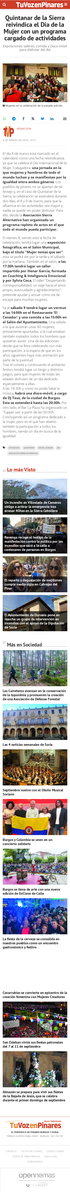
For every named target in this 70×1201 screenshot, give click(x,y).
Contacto (11, 1151)
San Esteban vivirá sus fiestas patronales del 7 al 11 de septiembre (33, 1044)
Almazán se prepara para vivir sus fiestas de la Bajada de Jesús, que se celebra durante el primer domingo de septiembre (34, 1096)
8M (58, 448)
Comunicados (35, 1161)
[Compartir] (4, 118)
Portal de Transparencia (26, 1156)
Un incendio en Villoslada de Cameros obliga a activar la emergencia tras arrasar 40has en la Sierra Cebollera (32, 506)
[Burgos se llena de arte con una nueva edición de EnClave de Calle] (35, 867)
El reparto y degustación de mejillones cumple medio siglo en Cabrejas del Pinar (33, 584)
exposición (14, 448)
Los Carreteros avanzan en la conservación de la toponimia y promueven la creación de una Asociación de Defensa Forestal (34, 695)
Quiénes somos (55, 1151)
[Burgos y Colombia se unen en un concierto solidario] (35, 817)
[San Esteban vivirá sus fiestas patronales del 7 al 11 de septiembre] (35, 1020)
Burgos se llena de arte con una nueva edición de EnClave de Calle (31, 891)
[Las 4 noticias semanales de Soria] (35, 722)
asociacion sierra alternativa (23, 453)
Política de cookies (31, 1151)
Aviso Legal (51, 1156)
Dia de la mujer (45, 448)
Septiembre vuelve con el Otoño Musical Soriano (33, 792)
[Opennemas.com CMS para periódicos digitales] (37, 1180)
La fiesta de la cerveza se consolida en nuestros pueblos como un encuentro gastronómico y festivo (31, 943)
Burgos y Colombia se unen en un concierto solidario (27, 841)
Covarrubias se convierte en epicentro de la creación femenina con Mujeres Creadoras (35, 994)
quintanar (29, 448)
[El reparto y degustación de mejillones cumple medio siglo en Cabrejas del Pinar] (35, 574)
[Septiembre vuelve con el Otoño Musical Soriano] (35, 767)
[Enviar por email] (64, 118)
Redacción (24, 128)
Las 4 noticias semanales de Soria (27, 744)
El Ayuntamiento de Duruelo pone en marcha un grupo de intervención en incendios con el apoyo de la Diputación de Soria (34, 621)
